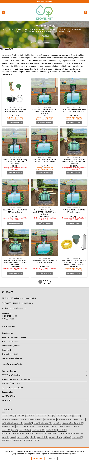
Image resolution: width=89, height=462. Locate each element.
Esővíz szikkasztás (9, 371)
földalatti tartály (8, 426)
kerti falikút (51, 430)
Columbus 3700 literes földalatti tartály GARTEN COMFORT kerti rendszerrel (74, 162)
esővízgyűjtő (49, 419)
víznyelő (28, 440)
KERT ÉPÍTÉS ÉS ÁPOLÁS (12, 388)
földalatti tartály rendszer (25, 426)
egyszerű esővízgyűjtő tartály (31, 419)
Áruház (18, 30)
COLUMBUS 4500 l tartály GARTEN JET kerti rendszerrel (73, 211)
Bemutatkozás (7, 333)
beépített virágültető (64, 416)
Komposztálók (7, 392)
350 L (21, 416)
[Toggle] (86, 371)
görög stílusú (25, 430)
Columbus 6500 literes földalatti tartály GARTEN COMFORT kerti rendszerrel (15, 262)
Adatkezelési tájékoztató (11, 346)
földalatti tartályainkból (45, 69)
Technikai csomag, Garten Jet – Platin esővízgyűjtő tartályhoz (15, 110)
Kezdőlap (8, 30)
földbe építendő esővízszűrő (46, 426)
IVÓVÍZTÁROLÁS (9, 396)
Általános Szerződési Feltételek (14, 337)
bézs (77, 416)
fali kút (57, 423)
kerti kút (62, 430)
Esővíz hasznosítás (34, 30)
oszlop (5, 437)
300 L (12, 416)
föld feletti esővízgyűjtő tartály (68, 426)
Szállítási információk (10, 354)
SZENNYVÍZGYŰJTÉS (11, 383)
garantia (6, 430)
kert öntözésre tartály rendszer (13, 433)
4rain (4, 416)
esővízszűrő (79, 419)
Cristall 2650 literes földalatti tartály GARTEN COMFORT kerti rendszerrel (15, 162)
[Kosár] (85, 12)
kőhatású (29, 433)
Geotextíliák (6, 400)
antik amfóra (41, 416)
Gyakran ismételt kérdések (12, 358)
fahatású (28, 423)
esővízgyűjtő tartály (64, 419)
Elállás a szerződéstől (10, 342)
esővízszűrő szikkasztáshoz (12, 423)
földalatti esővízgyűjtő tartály (73, 423)
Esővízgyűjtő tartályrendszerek (34, 32)
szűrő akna (77, 437)
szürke (67, 437)
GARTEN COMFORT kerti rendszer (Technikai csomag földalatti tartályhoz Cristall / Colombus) (74, 262)
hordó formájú (38, 430)
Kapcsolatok (6, 350)
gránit (15, 430)
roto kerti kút (23, 437)
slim (33, 437)
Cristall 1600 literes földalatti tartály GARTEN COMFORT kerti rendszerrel (44, 111)
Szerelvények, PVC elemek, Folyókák (16, 379)
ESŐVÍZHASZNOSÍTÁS (11, 375)
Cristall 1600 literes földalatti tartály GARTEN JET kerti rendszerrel (74, 110)
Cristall (25, 55)
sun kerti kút (42, 437)
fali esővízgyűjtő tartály (42, 423)
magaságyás (40, 433)
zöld (36, 440)
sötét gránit (6, 440)
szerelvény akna (55, 437)
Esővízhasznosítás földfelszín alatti (65, 30)
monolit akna (53, 433)
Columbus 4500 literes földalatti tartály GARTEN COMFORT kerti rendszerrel (44, 212)
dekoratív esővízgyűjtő (10, 419)
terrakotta (17, 440)
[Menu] (3, 12)
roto (13, 437)
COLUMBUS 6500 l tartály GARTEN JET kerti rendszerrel (44, 261)
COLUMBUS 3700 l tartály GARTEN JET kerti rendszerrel (15, 211)
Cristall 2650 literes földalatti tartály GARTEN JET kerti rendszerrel (44, 161)
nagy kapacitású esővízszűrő (72, 433)
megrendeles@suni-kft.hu (16, 308)
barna (51, 416)
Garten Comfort (7, 66)
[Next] (49, 282)
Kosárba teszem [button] (15, 122)
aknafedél (30, 416)
